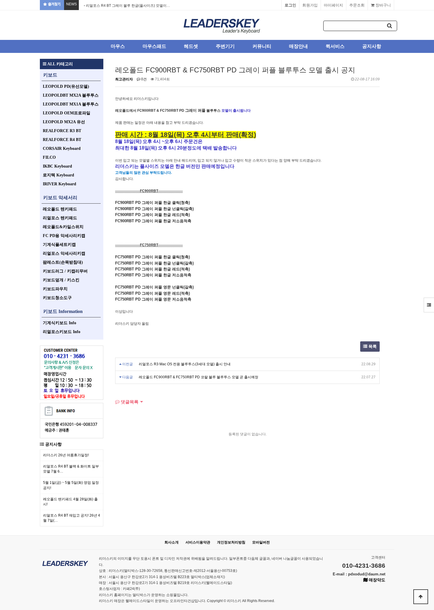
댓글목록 (129, 401)
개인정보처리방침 (231, 542)
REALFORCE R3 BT (62, 131)
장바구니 (382, 5)
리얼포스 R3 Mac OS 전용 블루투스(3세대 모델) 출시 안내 (185, 364)
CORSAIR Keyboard (62, 148)
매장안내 (298, 46)
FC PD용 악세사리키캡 (64, 235)
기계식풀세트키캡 (59, 244)
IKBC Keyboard (57, 166)
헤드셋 (191, 46)
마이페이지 (333, 5)
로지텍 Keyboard (58, 175)
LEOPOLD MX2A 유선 (64, 122)
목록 (372, 346)
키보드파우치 (55, 289)
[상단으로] (420, 596)
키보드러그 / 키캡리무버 (65, 271)
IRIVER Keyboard (59, 184)
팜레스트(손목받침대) (63, 262)
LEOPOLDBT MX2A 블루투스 (71, 95)
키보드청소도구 (57, 298)
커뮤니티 (261, 46)
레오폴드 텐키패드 (60, 209)
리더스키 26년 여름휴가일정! (66, 455)
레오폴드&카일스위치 (63, 227)
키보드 (50, 74)
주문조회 (357, 5)
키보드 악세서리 (60, 197)
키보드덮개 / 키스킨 (61, 280)
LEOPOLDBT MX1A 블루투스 (71, 104)
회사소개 (171, 542)
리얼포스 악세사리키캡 (64, 253)
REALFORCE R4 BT (62, 139)
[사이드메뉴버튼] (429, 305)
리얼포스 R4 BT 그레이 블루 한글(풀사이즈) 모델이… (128, 6)
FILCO (49, 157)
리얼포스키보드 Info (61, 332)
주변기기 (225, 46)
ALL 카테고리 (59, 64)
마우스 (118, 46)
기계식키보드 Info (59, 323)
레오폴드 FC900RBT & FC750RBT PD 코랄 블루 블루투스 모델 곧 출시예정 (198, 377)
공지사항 (371, 46)
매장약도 (376, 579)
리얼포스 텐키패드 (60, 218)
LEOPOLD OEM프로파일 (66, 113)
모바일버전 (261, 542)
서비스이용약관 (197, 542)
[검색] (389, 26)
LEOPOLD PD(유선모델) (66, 86)
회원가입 (310, 5)
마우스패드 (154, 46)
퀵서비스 (335, 46)
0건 (143, 79)
